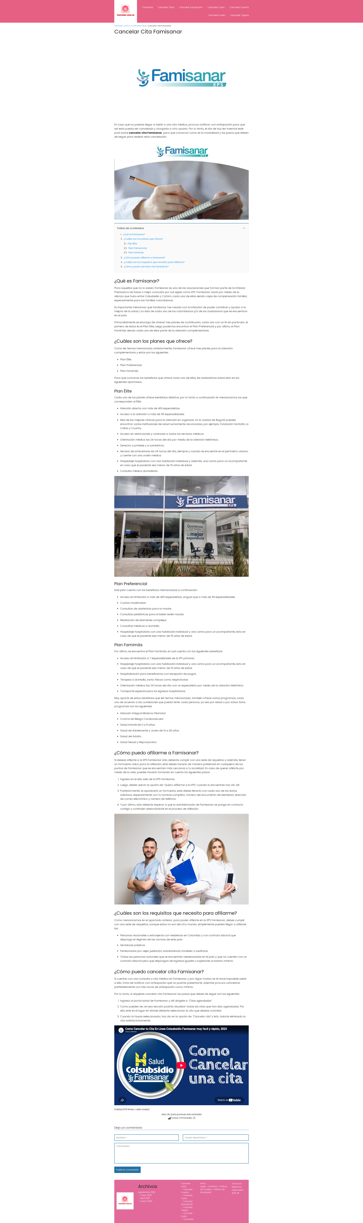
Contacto (213, 1186)
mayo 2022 (146, 1195)
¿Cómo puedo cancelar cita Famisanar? (146, 266)
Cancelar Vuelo (216, 15)
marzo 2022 (146, 1201)
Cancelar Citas (166, 7)
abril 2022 (145, 1198)
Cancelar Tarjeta (239, 15)
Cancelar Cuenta (239, 7)
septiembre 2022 (146, 1192)
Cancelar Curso (216, 7)
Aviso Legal (203, 1185)
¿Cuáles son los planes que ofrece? (143, 239)
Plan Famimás (136, 252)
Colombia (147, 7)
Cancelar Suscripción (191, 7)
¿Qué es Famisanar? (134, 234)
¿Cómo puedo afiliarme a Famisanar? (144, 257)
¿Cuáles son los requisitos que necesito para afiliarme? (154, 262)
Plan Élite (132, 243)
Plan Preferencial (137, 248)
